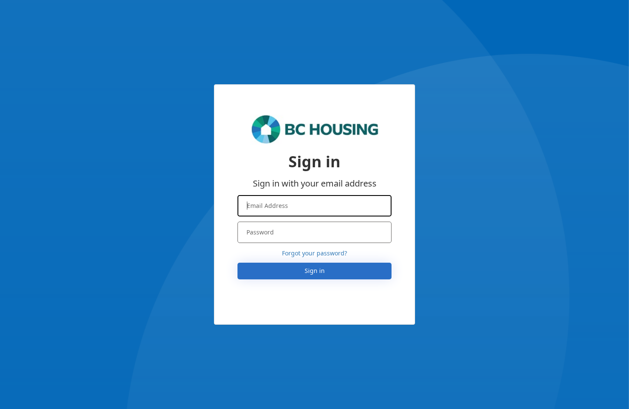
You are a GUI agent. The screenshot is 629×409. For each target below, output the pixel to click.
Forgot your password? (314, 250)
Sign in (315, 271)
